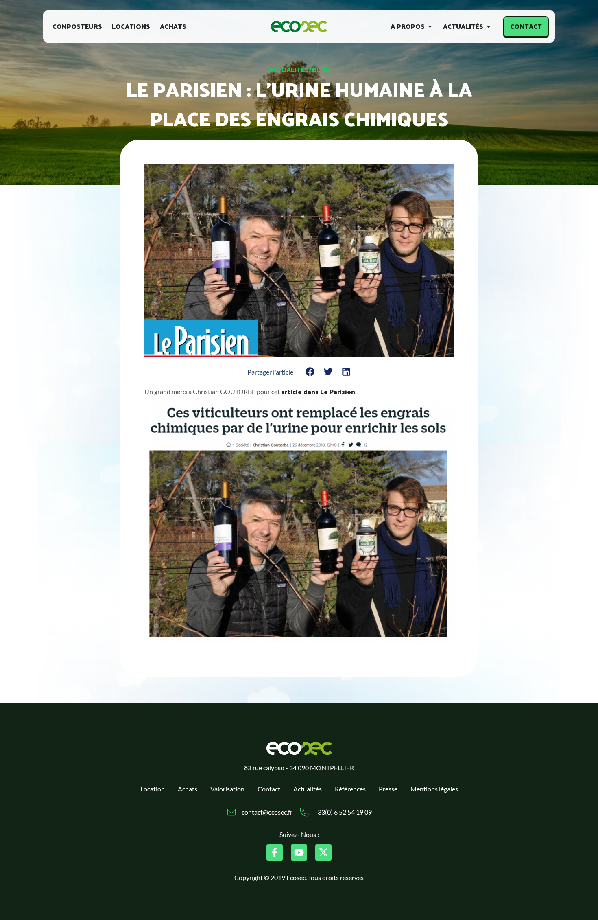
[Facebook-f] (274, 852)
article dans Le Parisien (318, 391)
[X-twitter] (323, 852)
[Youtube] (299, 852)
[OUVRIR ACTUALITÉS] (488, 26)
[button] (310, 372)
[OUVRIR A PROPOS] (430, 26)
